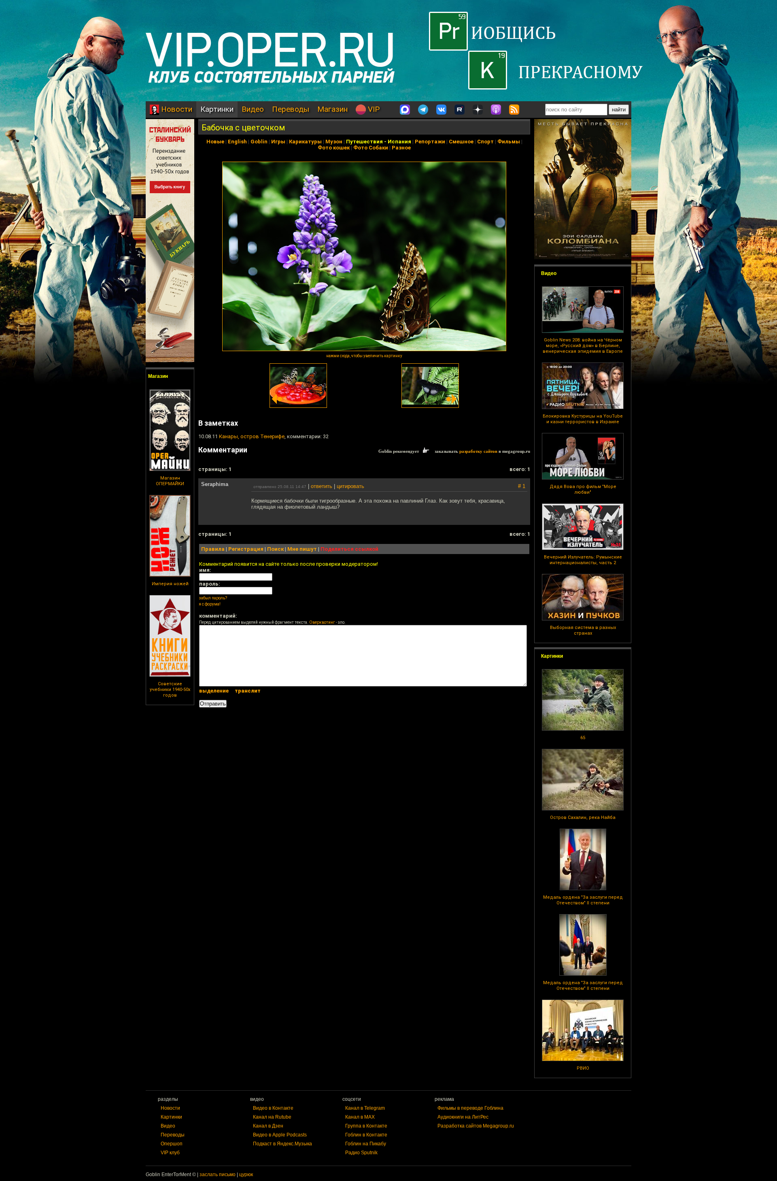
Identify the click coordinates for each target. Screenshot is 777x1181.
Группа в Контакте (366, 1126)
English (237, 142)
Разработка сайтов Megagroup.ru (475, 1126)
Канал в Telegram (365, 1108)
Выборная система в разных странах (583, 630)
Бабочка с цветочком (243, 127)
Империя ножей (170, 583)
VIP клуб (170, 1152)
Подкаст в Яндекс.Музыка (282, 1144)
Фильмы (508, 142)
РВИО (583, 1068)
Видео (253, 109)
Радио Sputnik (361, 1152)
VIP (373, 109)
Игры (278, 142)
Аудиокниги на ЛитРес (462, 1117)
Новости (175, 109)
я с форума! (210, 604)
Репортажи (430, 142)
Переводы (290, 109)
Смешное (461, 142)
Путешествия (364, 142)
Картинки (217, 109)
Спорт (485, 142)
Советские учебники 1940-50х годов (170, 689)
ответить (321, 486)
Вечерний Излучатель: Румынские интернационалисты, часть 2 (583, 559)
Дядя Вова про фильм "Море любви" (583, 489)
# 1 (521, 486)
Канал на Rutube (272, 1117)
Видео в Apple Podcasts (280, 1135)
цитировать (350, 486)
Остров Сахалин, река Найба (583, 817)
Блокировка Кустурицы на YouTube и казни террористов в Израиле (583, 419)
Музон (333, 142)
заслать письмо (218, 1174)
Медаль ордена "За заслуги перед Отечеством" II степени (583, 900)
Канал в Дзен (268, 1126)
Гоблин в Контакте (366, 1135)
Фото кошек (334, 148)
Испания (399, 142)
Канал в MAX (360, 1117)
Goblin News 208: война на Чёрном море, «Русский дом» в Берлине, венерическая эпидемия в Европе (583, 345)
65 (582, 737)
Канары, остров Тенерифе (251, 436)
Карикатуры (305, 142)
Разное (401, 148)
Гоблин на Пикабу (365, 1144)
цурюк (246, 1174)
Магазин (332, 109)
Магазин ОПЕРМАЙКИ (170, 480)
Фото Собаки (370, 148)
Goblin (259, 142)
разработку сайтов (478, 451)
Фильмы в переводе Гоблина (470, 1108)
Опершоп (172, 1144)
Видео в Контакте (273, 1108)
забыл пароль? (213, 598)
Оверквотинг (322, 622)
